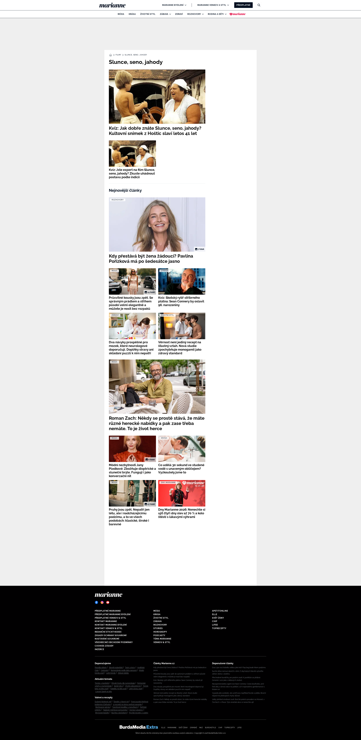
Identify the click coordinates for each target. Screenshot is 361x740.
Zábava (164, 14)
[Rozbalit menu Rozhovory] (202, 14)
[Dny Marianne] (238, 14)
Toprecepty (219, 628)
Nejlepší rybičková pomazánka (115, 710)
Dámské (193, 728)
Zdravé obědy (123, 673)
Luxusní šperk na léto (103, 691)
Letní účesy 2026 (135, 689)
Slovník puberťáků (116, 668)
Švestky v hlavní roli (121, 702)
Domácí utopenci (136, 710)
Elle (214, 614)
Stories (158, 628)
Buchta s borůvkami (119, 713)
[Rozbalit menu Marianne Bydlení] (185, 5)
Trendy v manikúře (102, 683)
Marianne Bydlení (173, 5)
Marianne (172, 728)
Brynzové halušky (102, 713)
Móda (121, 14)
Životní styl (147, 14)
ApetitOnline (220, 611)
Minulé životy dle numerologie (123, 683)
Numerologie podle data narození (124, 670)
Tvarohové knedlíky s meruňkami (125, 707)
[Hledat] (259, 5)
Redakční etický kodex (108, 632)
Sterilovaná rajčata (102, 707)
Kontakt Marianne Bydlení (111, 625)
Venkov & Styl (161, 642)
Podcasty (159, 635)
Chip (214, 621)
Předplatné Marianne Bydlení (113, 614)
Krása (132, 14)
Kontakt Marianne (106, 621)
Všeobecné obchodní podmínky (114, 642)
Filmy (118, 55)
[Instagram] (102, 602)
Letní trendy (111, 673)
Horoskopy (160, 632)
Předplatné (243, 5)
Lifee (215, 625)
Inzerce (99, 649)
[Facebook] (96, 602)
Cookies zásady (104, 646)
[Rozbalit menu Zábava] (169, 14)
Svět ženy (218, 618)
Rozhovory (194, 14)
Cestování (104, 670)
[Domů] (114, 5)
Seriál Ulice (118, 686)
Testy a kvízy (130, 668)
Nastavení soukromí (107, 639)
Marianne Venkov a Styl (211, 5)
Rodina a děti (216, 14)
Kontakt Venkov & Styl (108, 628)
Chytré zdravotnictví (133, 686)
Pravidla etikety (101, 668)
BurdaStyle (210, 728)
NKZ (201, 728)
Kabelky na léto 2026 (118, 689)
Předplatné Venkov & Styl (110, 618)
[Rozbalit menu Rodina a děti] (225, 14)
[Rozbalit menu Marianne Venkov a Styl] (227, 5)
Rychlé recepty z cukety (138, 713)
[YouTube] (107, 602)
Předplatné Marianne (108, 611)
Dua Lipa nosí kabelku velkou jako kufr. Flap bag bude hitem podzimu (239, 668)
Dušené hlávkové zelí (103, 702)
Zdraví (179, 14)
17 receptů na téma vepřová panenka (127, 704)
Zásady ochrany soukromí (111, 635)
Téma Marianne (162, 639)
